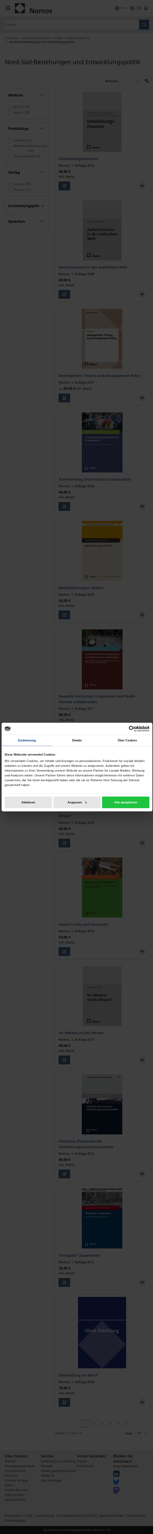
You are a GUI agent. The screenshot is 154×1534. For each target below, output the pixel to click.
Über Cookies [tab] (127, 740)
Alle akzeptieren (125, 802)
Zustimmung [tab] (27, 740)
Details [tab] (77, 740)
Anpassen (75, 802)
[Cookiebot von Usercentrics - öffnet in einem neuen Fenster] (131, 729)
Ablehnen (28, 802)
